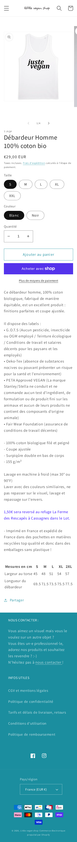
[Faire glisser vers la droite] (48, 123)
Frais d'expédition (34, 163)
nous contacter (48, 662)
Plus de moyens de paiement (38, 281)
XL (57, 184)
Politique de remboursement (31, 734)
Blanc (14, 215)
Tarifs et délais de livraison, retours (37, 712)
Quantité (10, 226)
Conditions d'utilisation (27, 723)
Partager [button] (17, 600)
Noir (35, 215)
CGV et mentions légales (28, 690)
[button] (6, 8)
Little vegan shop (29, 830)
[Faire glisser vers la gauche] (28, 123)
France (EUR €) (36, 789)
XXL (12, 195)
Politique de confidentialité (30, 701)
